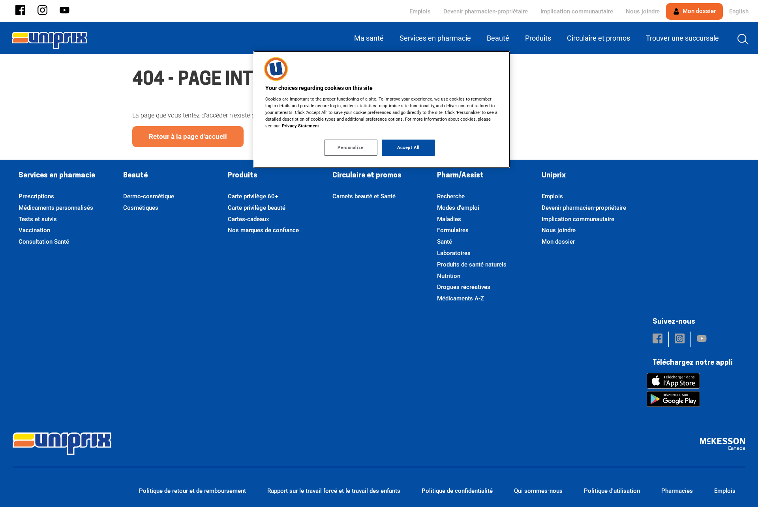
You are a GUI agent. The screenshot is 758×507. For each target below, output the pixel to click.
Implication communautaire (576, 11)
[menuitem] (370, 38)
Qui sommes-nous (538, 490)
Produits (242, 175)
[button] (20, 11)
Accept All (408, 147)
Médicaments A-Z (460, 298)
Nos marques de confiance (263, 230)
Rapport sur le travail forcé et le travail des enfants (333, 490)
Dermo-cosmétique (148, 196)
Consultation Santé (44, 241)
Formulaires (453, 230)
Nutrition (448, 276)
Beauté (135, 175)
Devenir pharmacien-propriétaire (485, 11)
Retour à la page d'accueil (188, 136)
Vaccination (34, 230)
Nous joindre (643, 11)
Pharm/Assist (460, 175)
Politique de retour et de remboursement (192, 490)
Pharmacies (677, 490)
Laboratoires (454, 253)
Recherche (451, 196)
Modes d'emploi (458, 207)
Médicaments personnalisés (56, 207)
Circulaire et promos (367, 175)
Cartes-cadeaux (248, 219)
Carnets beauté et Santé (364, 196)
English (739, 11)
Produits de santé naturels (472, 264)
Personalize (350, 147)
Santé (444, 241)
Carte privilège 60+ (253, 196)
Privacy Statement (300, 126)
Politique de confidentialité (457, 490)
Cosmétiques (140, 207)
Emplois (420, 11)
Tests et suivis (38, 219)
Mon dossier (698, 11)
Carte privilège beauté (256, 207)
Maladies (449, 219)
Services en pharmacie (57, 175)
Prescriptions (36, 196)
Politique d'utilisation (612, 490)
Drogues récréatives (463, 287)
